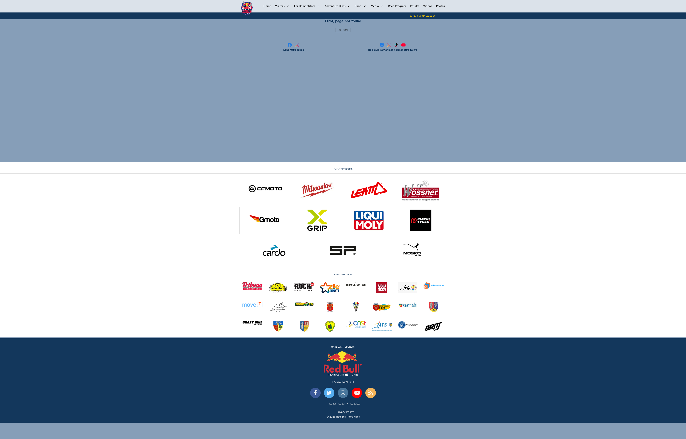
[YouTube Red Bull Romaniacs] (403, 44)
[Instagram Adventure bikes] (297, 44)
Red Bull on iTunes (343, 374)
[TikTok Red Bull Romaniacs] (396, 44)
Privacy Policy (345, 411)
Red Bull (332, 404)
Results (414, 6)
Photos (440, 6)
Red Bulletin (355, 404)
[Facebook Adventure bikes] (290, 44)
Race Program (397, 6)
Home (267, 6)
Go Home (343, 30)
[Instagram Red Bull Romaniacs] (389, 44)
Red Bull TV (343, 404)
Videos (427, 6)
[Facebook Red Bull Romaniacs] (382, 44)
